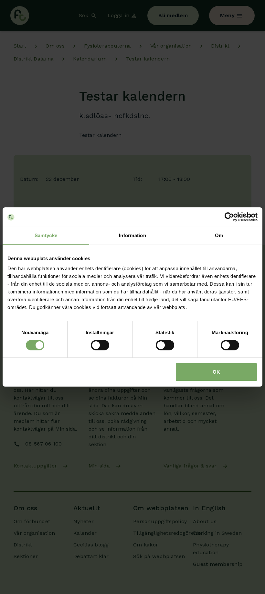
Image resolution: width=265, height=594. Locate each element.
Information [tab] (132, 235)
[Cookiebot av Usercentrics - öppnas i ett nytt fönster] (229, 217)
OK (216, 372)
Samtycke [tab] (46, 235)
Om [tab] (219, 235)
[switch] (100, 345)
